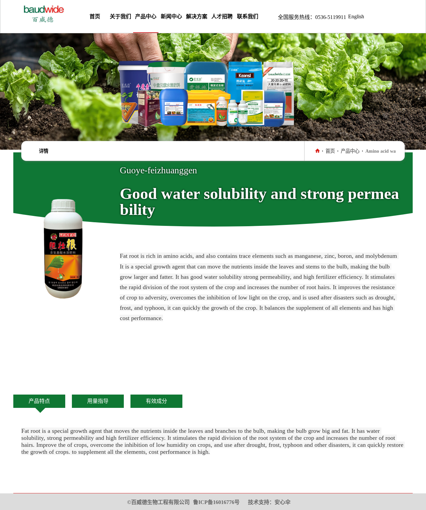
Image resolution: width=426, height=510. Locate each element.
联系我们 (247, 16)
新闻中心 (171, 16)
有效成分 (156, 401)
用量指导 (97, 401)
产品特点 (39, 401)
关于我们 (120, 16)
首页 (95, 16)
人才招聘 (222, 16)
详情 (43, 151)
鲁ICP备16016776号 (216, 502)
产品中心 (145, 16)
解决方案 (196, 16)
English (356, 16)
